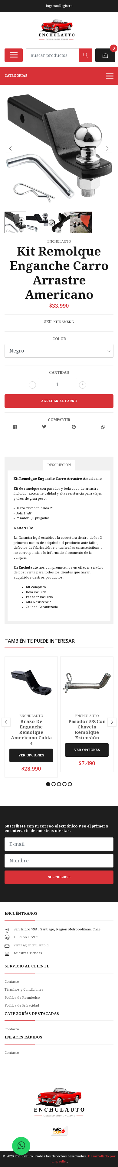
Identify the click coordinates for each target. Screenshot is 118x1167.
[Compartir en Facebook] (15, 427)
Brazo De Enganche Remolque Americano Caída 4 (31, 732)
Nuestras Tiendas (28, 953)
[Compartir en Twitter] (44, 427)
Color (59, 339)
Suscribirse (59, 877)
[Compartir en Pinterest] (74, 427)
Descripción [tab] (59, 465)
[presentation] (10, 148)
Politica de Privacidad (22, 1005)
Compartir (59, 420)
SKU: (48, 322)
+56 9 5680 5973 (26, 937)
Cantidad (59, 373)
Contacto (12, 982)
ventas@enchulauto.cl (31, 945)
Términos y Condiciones (24, 990)
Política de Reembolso (22, 998)
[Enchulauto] (56, 30)
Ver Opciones (31, 755)
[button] (48, 784)
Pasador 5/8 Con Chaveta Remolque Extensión (87, 730)
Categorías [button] (16, 76)
